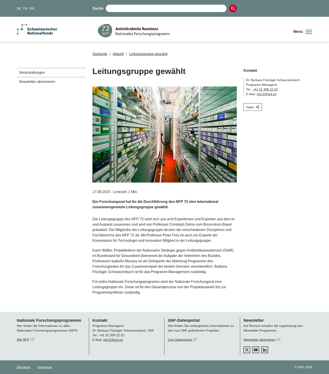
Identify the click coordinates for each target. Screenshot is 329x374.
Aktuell (118, 54)
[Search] (233, 8)
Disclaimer (23, 367)
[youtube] (255, 350)
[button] (302, 31)
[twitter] (247, 350)
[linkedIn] (264, 350)
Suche (97, 8)
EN (32, 8)
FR (25, 8)
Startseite (99, 54)
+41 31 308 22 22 (265, 89)
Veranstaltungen (32, 72)
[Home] (192, 30)
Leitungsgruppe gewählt (148, 54)
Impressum (45, 367)
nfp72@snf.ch (266, 94)
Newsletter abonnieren (37, 82)
